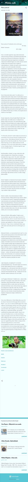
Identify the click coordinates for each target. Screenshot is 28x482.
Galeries (17, 479)
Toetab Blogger (15, 476)
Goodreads (3, 367)
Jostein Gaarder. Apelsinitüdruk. (9, 441)
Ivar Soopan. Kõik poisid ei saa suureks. (11, 424)
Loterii (2, 370)
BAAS (2, 354)
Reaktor (3, 357)
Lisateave (24, 436)
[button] (26, 8)
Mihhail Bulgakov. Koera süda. (9, 458)
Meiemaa (3, 361)
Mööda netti (10, 2)
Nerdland (3, 364)
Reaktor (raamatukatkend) (7, 350)
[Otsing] (26, 3)
